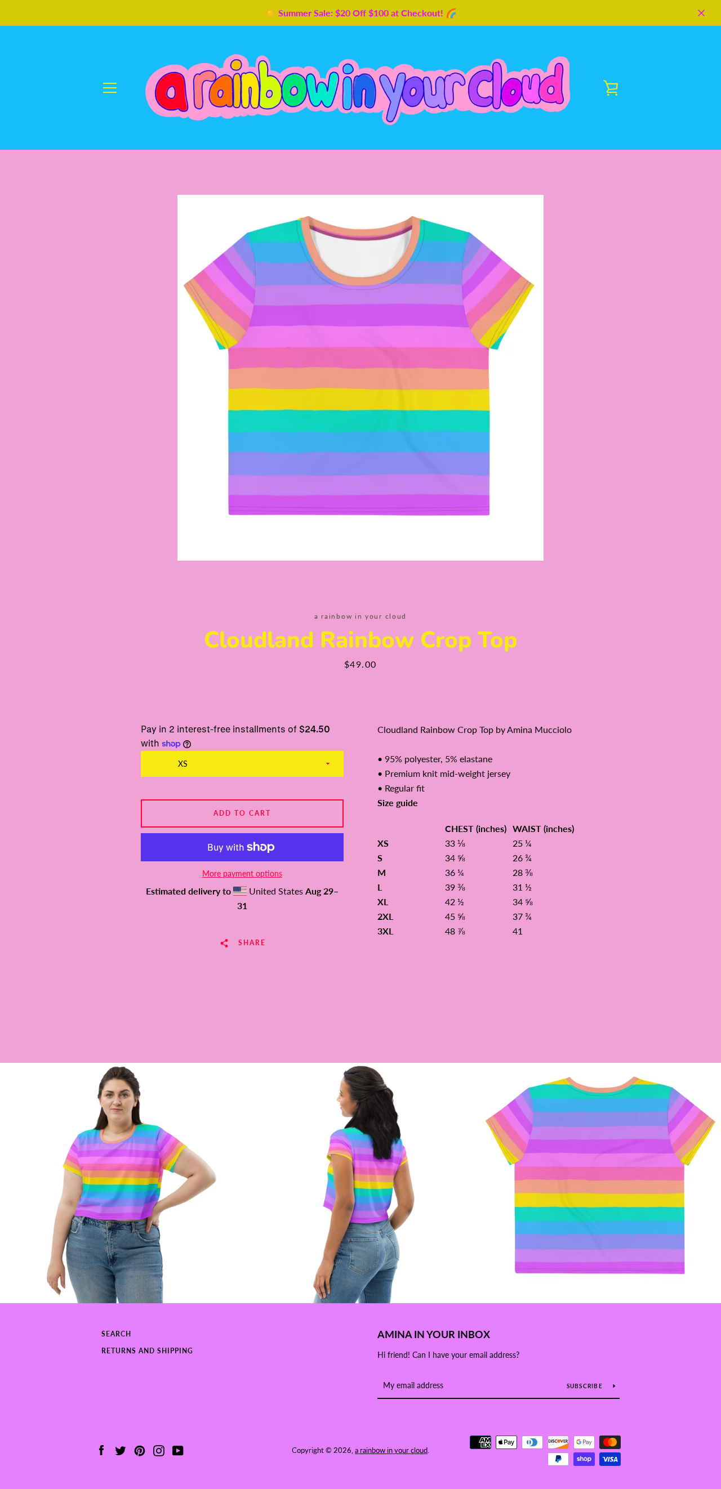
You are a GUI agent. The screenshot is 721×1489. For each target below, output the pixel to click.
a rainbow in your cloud (391, 1450)
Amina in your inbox (433, 1334)
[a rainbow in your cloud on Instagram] (158, 1449)
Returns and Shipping (147, 1351)
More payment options (242, 873)
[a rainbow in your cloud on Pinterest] (139, 1449)
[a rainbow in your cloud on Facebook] (101, 1449)
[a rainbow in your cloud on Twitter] (120, 1449)
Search (116, 1334)
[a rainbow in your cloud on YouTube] (178, 1449)
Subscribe (586, 1386)
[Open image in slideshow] (360, 378)
